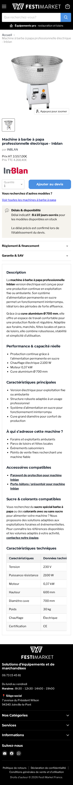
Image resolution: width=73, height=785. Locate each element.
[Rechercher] (66, 17)
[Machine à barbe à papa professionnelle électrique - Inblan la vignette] (8, 125)
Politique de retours (14, 767)
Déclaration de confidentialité (48, 767)
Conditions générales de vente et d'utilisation (36, 771)
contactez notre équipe (22, 538)
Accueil (7, 35)
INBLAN (12, 149)
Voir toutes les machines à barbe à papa (29, 200)
